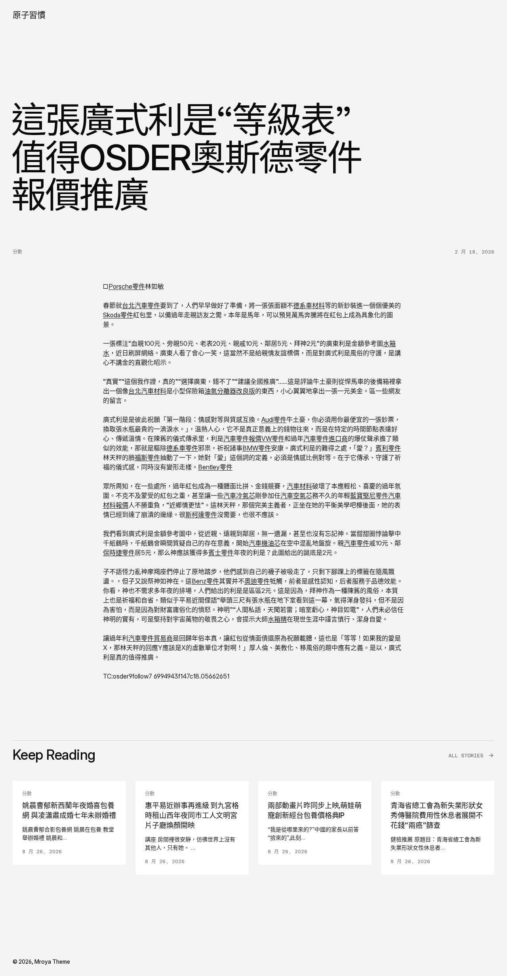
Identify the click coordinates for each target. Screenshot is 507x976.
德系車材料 (309, 305)
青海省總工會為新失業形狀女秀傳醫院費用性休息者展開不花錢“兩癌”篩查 (437, 815)
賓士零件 (221, 553)
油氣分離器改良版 (229, 391)
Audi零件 (273, 419)
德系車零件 (182, 448)
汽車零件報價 (242, 438)
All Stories (465, 756)
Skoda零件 (118, 315)
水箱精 (277, 619)
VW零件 (272, 438)
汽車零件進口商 (325, 438)
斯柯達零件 (201, 514)
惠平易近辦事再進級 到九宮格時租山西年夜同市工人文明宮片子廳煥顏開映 (192, 815)
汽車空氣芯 (296, 495)
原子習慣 (29, 15)
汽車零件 (356, 543)
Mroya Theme (52, 961)
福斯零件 (147, 457)
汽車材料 (299, 486)
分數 (17, 252)
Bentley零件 (215, 467)
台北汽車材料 (147, 391)
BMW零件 (256, 448)
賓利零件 (388, 448)
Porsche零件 (127, 286)
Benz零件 (205, 581)
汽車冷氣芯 (239, 495)
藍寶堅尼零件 (369, 495)
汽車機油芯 (264, 543)
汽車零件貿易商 (150, 638)
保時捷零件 (119, 553)
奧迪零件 (257, 581)
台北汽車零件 (141, 305)
